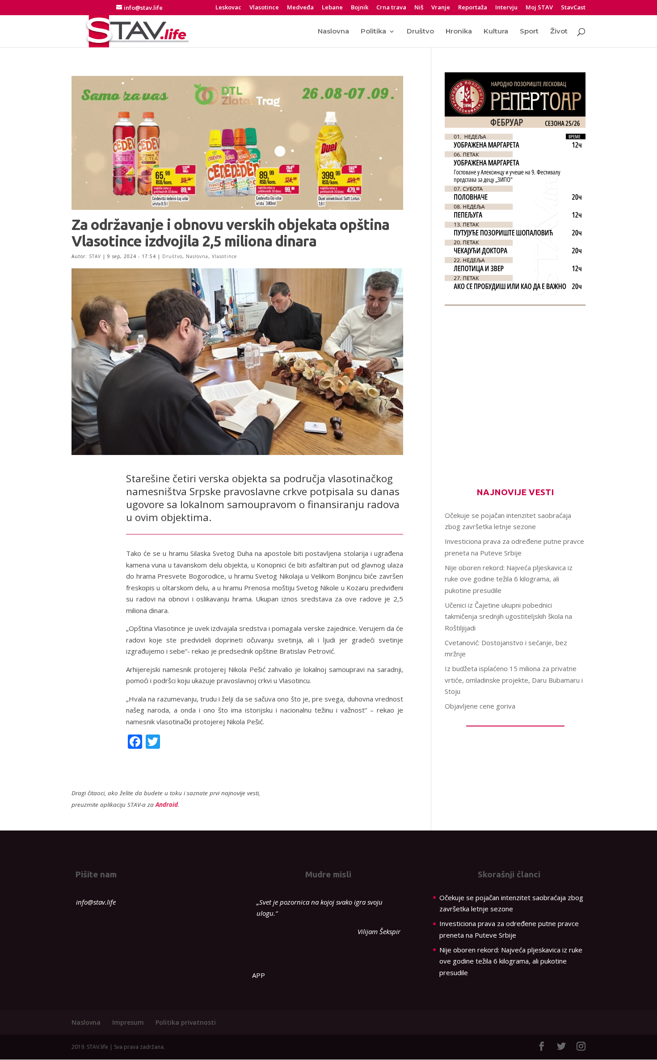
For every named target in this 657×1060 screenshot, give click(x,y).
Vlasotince (264, 7)
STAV (95, 256)
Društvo (420, 31)
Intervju (506, 7)
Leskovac (228, 7)
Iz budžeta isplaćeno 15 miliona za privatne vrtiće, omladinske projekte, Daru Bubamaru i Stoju (514, 680)
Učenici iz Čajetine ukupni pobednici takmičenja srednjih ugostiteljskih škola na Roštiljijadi (508, 616)
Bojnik (359, 7)
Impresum (128, 1022)
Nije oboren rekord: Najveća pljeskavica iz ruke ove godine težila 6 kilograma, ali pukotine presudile (509, 579)
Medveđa (300, 7)
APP (258, 975)
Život (559, 31)
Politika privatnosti (186, 1022)
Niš (418, 7)
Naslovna (333, 31)
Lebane (332, 7)
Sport (529, 31)
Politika (373, 31)
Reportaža (472, 7)
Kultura (496, 31)
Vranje (440, 7)
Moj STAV (539, 7)
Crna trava (391, 7)
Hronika (459, 31)
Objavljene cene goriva (480, 705)
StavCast (573, 7)
